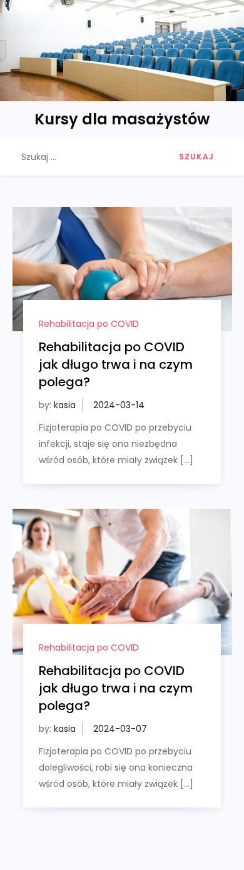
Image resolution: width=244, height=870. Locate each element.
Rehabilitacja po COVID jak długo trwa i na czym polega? (116, 364)
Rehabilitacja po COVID (89, 323)
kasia (65, 405)
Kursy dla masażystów (122, 119)
